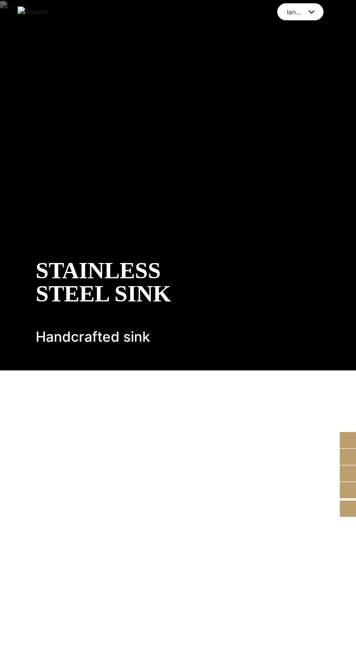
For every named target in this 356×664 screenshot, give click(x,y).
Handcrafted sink (93, 336)
